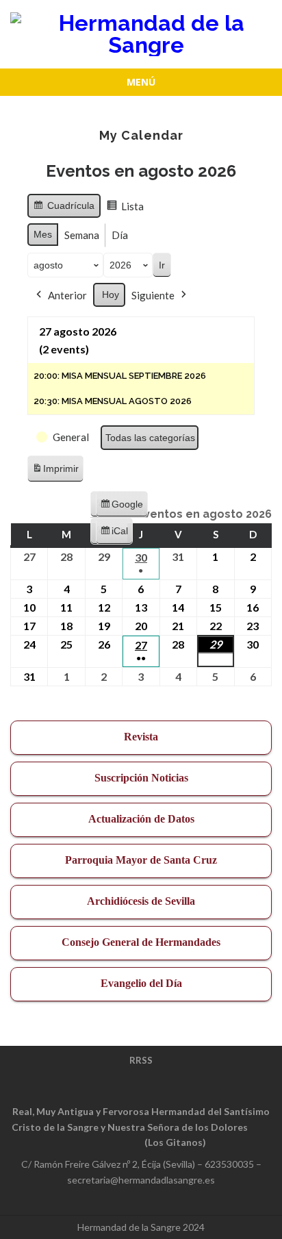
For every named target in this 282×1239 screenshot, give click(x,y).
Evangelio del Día (141, 983)
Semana (81, 235)
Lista (127, 209)
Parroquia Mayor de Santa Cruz (141, 860)
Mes (43, 234)
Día (120, 235)
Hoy (110, 294)
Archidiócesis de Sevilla (141, 901)
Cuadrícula (63, 209)
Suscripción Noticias (141, 778)
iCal (116, 535)
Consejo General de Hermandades (141, 942)
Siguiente (153, 295)
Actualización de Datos (141, 819)
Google (121, 508)
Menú (141, 81)
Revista (141, 736)
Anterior (67, 295)
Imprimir (55, 472)
